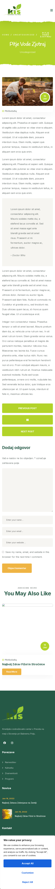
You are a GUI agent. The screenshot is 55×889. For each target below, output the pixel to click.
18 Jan (45, 97)
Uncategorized (27, 52)
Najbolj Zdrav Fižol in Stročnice (23, 664)
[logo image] (13, 10)
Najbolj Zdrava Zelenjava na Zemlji (19, 803)
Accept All (27, 863)
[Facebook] (4, 742)
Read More (11, 672)
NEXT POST (27, 431)
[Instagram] (12, 742)
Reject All (27, 882)
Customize (28, 872)
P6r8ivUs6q (11, 111)
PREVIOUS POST (27, 408)
